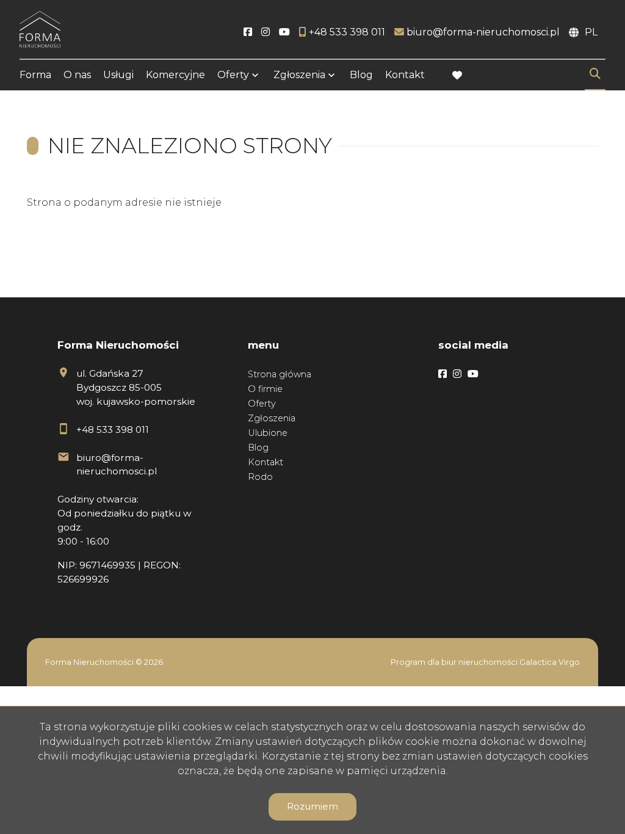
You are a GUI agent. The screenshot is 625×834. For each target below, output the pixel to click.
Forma (35, 75)
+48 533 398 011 (112, 429)
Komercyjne (175, 75)
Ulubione (267, 432)
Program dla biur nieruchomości (455, 662)
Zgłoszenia (271, 418)
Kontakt (405, 75)
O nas (77, 75)
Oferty (233, 75)
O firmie (265, 388)
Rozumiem (312, 806)
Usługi (118, 75)
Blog (361, 75)
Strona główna (279, 374)
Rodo (260, 476)
